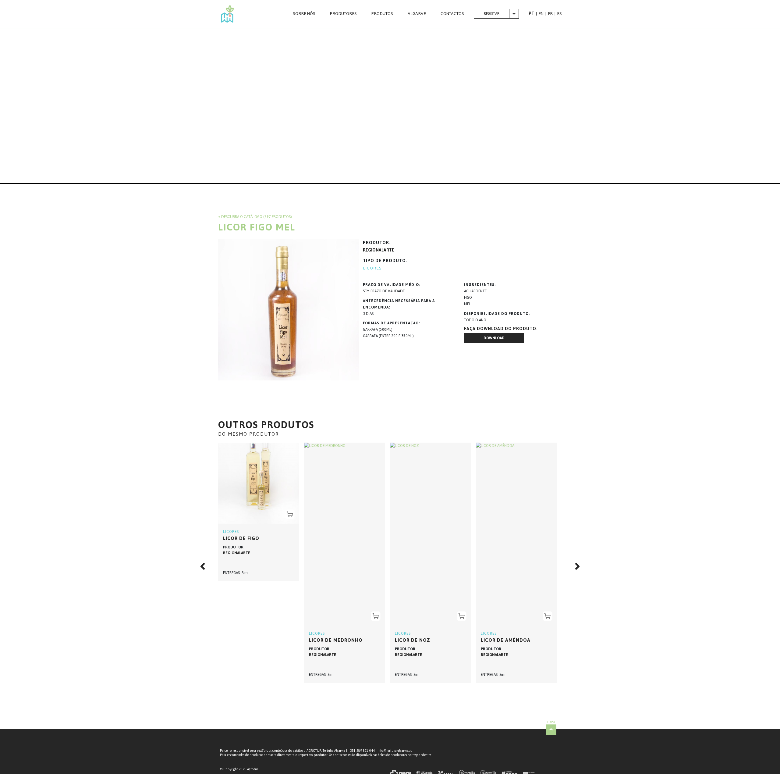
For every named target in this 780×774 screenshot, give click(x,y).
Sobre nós (304, 13)
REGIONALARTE (378, 250)
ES (559, 13)
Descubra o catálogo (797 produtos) (256, 216)
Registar (491, 13)
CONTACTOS (452, 13)
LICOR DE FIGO (241, 538)
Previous (206, 566)
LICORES (372, 268)
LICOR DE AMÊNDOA (505, 640)
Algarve (417, 13)
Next (574, 566)
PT (531, 13)
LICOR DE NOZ (412, 640)
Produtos (382, 13)
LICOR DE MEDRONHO (336, 640)
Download (494, 338)
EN (541, 13)
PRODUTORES (343, 13)
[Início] (227, 13)
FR (550, 13)
